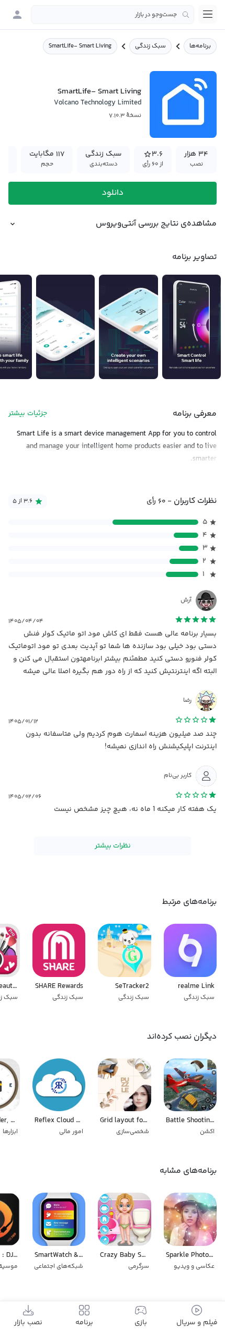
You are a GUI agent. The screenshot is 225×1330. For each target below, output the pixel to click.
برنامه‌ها (200, 46)
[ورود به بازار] (17, 14)
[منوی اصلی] (207, 14)
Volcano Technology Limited (97, 103)
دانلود (112, 192)
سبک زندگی (150, 46)
